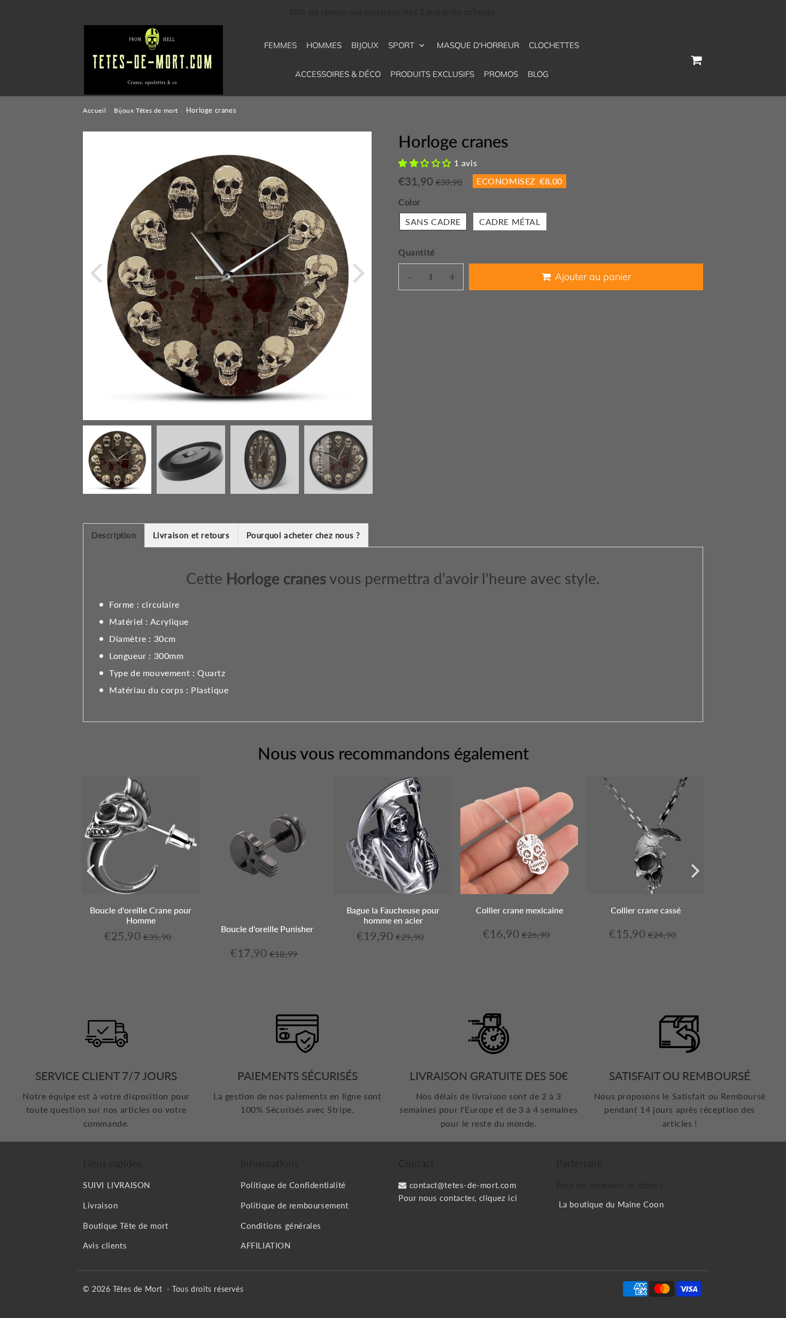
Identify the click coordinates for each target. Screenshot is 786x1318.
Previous (96, 272)
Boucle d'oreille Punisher (267, 929)
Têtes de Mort (138, 1288)
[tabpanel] (117, 460)
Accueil (94, 110)
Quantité (416, 252)
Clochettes (554, 45)
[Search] (646, 60)
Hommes (324, 45)
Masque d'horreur (478, 45)
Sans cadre (433, 221)
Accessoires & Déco (338, 74)
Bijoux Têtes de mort (146, 110)
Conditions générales (281, 1225)
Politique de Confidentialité (293, 1185)
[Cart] (696, 60)
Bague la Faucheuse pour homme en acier (393, 915)
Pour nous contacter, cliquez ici (457, 1198)
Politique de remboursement (295, 1205)
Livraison (100, 1205)
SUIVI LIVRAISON (116, 1185)
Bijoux (365, 45)
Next (359, 272)
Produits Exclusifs (432, 74)
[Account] (671, 60)
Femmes (280, 45)
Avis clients (105, 1245)
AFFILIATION (266, 1245)
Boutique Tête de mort (125, 1225)
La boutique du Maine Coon (611, 1204)
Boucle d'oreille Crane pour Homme (140, 915)
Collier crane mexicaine (519, 910)
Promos (501, 74)
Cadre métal (510, 221)
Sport (401, 45)
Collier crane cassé (646, 910)
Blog (538, 74)
